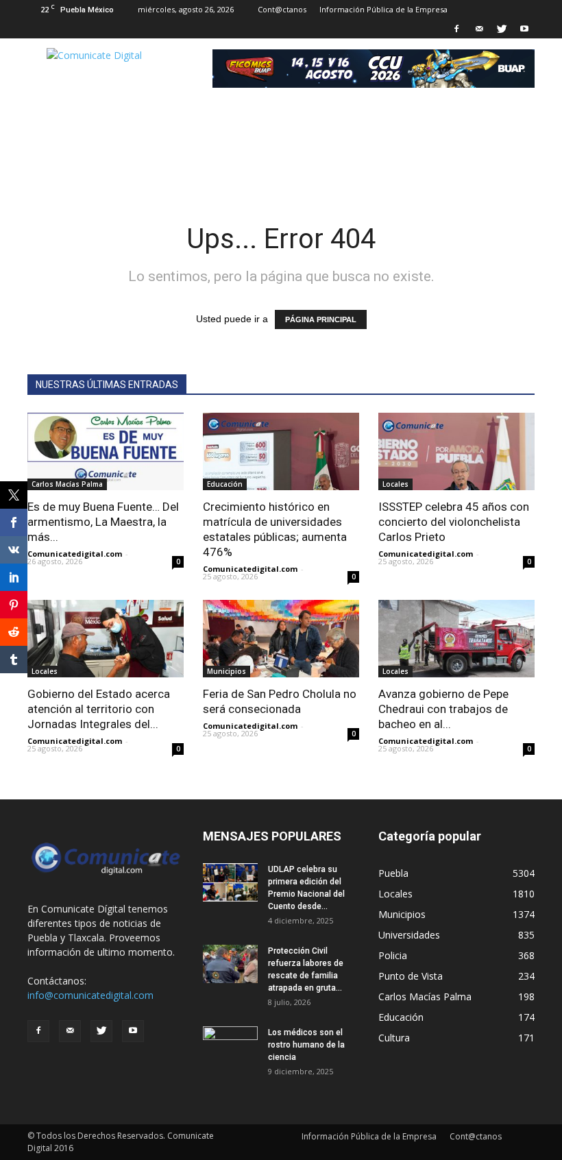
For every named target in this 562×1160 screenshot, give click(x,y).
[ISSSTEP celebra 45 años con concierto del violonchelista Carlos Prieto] (456, 451)
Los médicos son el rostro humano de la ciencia (306, 1045)
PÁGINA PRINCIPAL (320, 319)
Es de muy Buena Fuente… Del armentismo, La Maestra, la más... (103, 522)
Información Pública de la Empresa (383, 9)
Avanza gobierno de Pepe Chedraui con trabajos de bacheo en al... (443, 709)
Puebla (393, 873)
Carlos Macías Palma (67, 484)
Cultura (394, 1037)
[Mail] (479, 29)
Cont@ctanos (282, 9)
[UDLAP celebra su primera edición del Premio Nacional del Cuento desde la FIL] (230, 882)
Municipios (226, 671)
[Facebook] (456, 29)
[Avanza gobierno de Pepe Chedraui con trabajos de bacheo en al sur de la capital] (456, 638)
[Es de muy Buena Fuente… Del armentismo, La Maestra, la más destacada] (105, 451)
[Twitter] (501, 29)
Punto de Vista (410, 975)
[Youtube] (524, 29)
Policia (392, 955)
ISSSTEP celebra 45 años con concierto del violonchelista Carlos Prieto (453, 522)
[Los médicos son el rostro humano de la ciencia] (230, 1045)
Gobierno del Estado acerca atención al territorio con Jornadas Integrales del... (98, 709)
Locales (395, 484)
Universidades (409, 934)
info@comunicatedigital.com (90, 995)
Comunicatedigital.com (74, 553)
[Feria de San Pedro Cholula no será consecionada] (281, 638)
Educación (225, 484)
